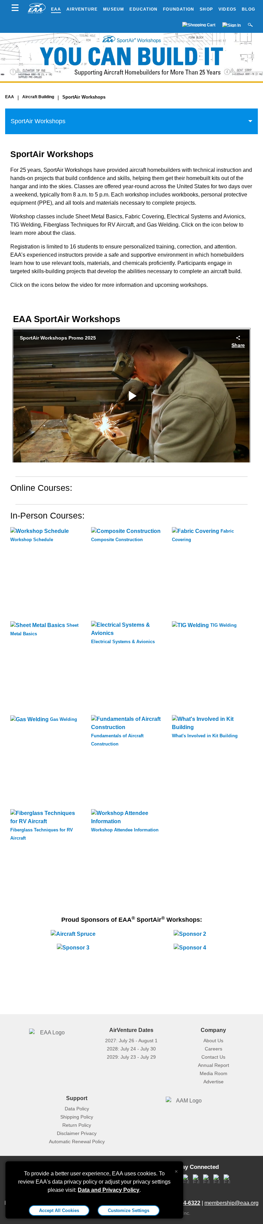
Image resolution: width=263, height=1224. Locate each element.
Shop (206, 9)
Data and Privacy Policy (108, 1190)
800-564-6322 (183, 1203)
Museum (113, 9)
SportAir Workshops (83, 97)
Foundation (178, 9)
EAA (56, 9)
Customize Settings (128, 1210)
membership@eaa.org (231, 1203)
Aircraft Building (38, 96)
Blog (248, 9)
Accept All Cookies (59, 1210)
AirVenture (82, 9)
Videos (227, 9)
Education (143, 9)
